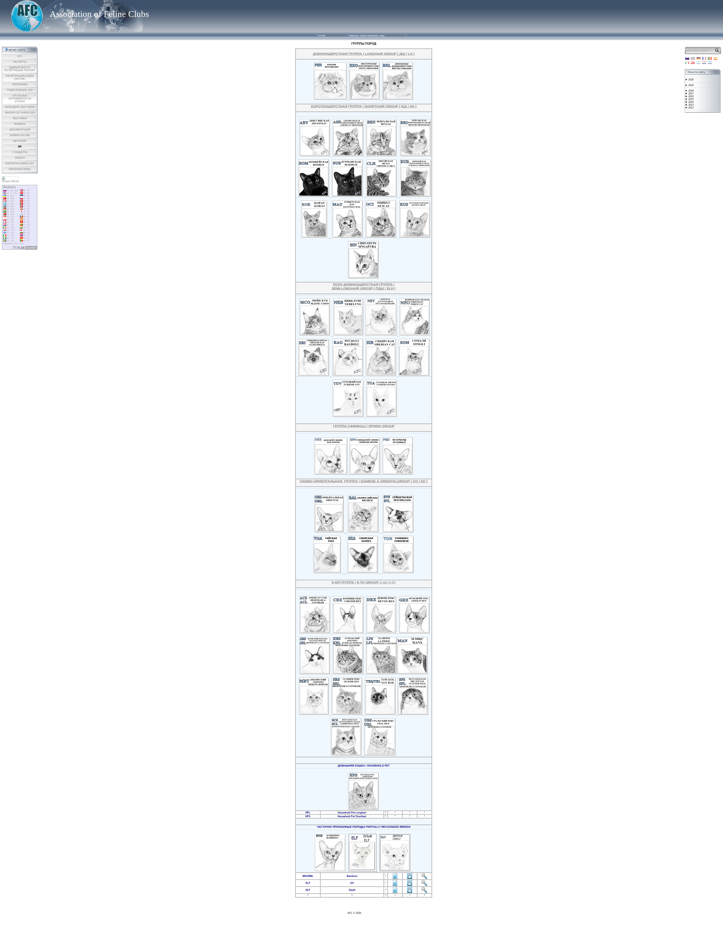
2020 (691, 79)
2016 (691, 96)
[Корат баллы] (316, 237)
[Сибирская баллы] (382, 375)
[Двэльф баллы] (396, 870)
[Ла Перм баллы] (381, 673)
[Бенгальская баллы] (382, 155)
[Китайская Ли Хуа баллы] (383, 196)
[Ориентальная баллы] (331, 532)
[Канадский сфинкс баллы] (365, 474)
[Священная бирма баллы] (315, 375)
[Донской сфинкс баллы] (331, 474)
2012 (691, 107)
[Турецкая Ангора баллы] (381, 416)
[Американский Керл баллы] (316, 633)
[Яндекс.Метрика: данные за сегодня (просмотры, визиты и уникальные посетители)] (10, 179)
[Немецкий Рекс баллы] (414, 633)
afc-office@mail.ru (336, 35)
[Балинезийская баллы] (365, 532)
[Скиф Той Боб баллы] (381, 714)
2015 (691, 99)
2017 (691, 93)
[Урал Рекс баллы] (380, 755)
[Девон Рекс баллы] (382, 633)
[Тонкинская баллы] (398, 572)
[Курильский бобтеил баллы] (349, 673)
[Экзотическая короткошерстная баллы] (365, 99)
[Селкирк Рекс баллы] (348, 714)
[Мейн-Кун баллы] (316, 335)
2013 (691, 104)
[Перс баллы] (331, 99)
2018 (691, 90)
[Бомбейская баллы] (315, 196)
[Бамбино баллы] (331, 870)
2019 (691, 85)
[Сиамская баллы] (365, 572)
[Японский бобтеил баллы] (316, 673)
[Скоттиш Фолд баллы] (413, 714)
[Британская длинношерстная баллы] (397, 99)
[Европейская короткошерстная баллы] (415, 196)
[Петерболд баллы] (397, 474)
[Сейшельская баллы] (398, 532)
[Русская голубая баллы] (415, 237)
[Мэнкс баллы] (412, 673)
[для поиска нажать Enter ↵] (703, 50)
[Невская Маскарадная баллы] (382, 335)
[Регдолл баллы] (349, 375)
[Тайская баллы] (330, 572)
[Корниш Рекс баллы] (349, 633)
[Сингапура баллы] (363, 278)
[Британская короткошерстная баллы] (415, 155)
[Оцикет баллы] (382, 237)
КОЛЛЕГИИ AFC (395, 35)
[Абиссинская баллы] (316, 155)
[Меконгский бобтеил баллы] (315, 714)
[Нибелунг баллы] (349, 335)
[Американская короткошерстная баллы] (349, 155)
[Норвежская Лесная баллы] (415, 335)
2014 (691, 102)
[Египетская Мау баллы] (348, 237)
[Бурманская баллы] (349, 196)
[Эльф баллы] (364, 870)
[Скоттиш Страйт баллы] (347, 755)
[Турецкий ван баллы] (349, 416)
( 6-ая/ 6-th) (364, 582)
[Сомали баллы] (415, 375)
